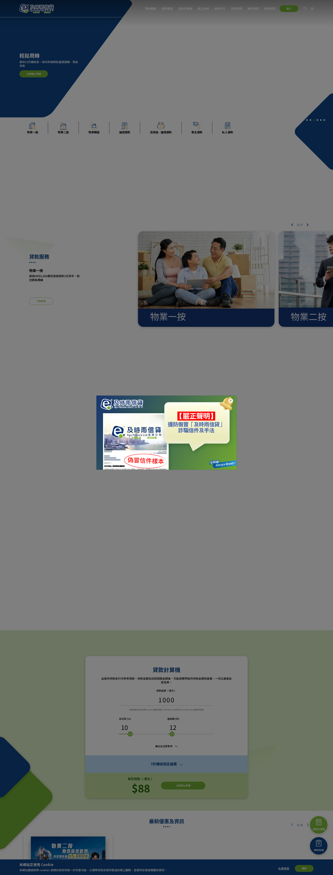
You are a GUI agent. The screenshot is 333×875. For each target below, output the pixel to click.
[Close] (230, 400)
